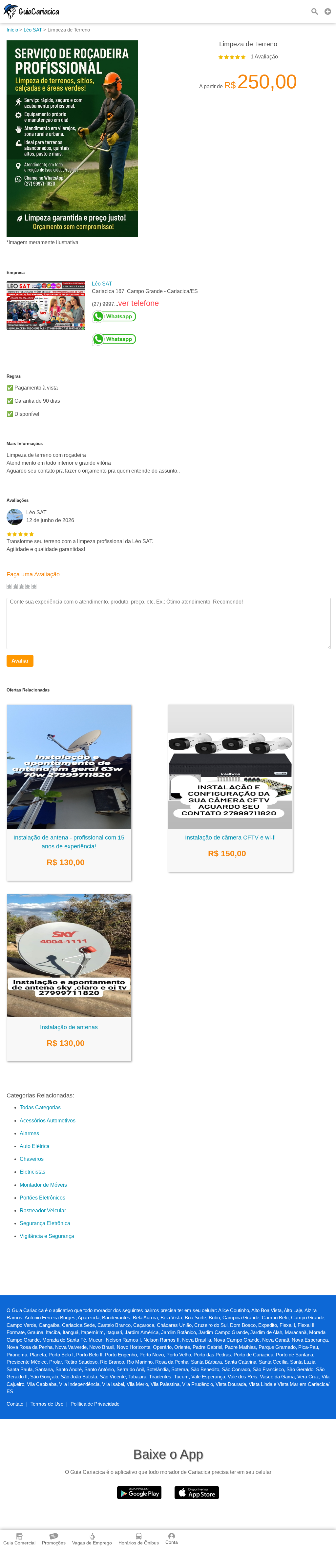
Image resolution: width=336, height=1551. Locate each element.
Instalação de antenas (69, 1027)
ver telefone (138, 303)
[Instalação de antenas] (69, 1016)
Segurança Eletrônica (45, 1223)
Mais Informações (25, 443)
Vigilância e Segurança (47, 1236)
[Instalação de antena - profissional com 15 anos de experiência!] (69, 827)
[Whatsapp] (145, 316)
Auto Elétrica (35, 1146)
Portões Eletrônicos (42, 1197)
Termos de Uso (47, 1404)
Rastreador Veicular (43, 1210)
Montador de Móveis (43, 1185)
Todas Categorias (40, 1107)
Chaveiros (32, 1159)
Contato (15, 1404)
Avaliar (20, 661)
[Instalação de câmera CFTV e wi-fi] (230, 827)
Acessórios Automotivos (47, 1120)
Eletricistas (32, 1172)
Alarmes (29, 1133)
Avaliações (18, 500)
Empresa (16, 272)
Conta (171, 1542)
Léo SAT (102, 284)
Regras (14, 376)
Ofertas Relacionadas (28, 690)
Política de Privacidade (95, 1404)
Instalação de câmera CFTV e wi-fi (230, 837)
